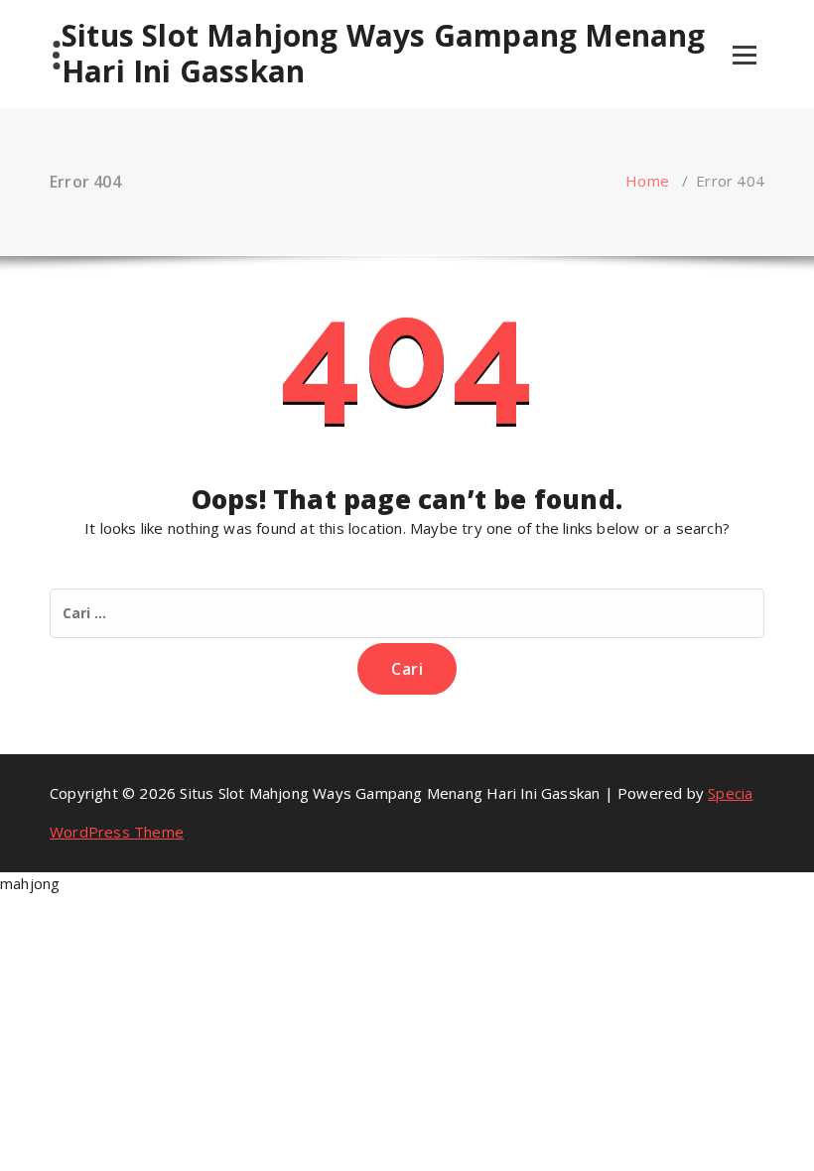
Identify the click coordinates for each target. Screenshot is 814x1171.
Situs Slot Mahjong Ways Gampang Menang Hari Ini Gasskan (384, 53)
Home (647, 181)
